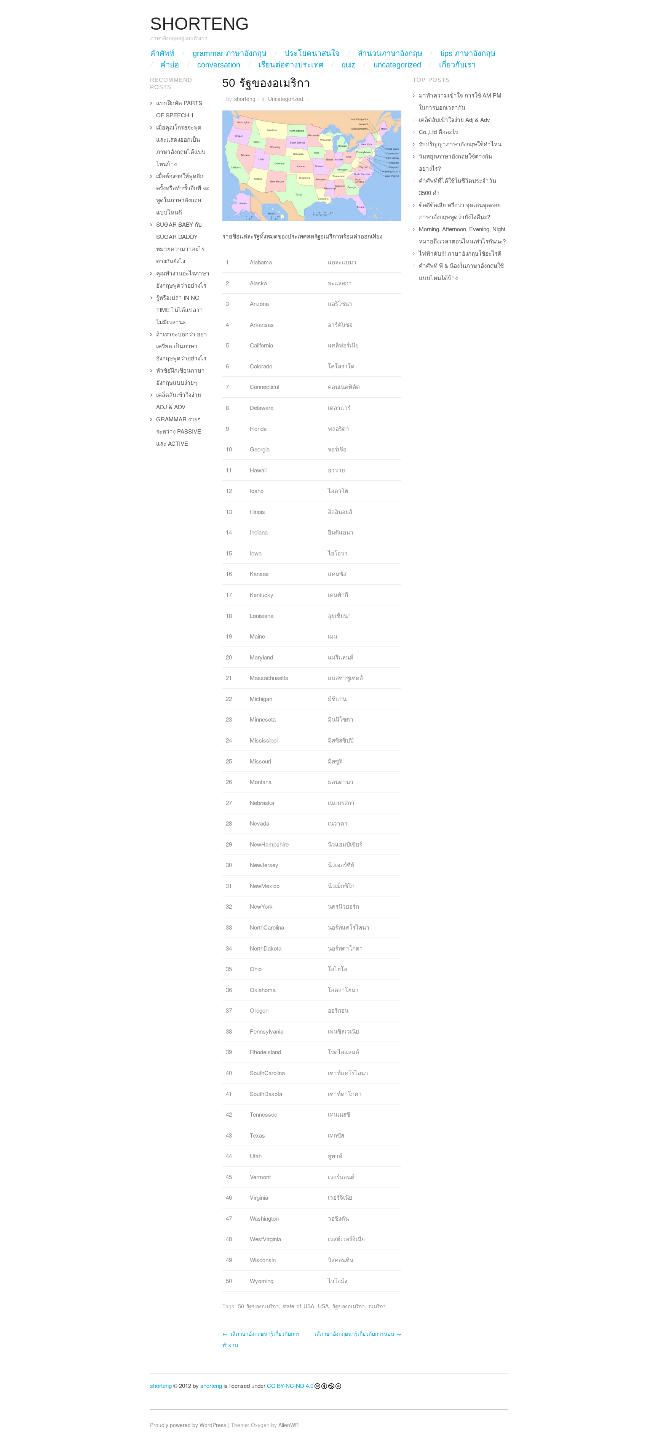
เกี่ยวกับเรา (457, 65)
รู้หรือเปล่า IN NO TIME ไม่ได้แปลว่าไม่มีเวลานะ (179, 309)
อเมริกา (377, 1306)
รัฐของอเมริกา (348, 1306)
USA (323, 1306)
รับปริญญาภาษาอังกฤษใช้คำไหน (460, 144)
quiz (348, 65)
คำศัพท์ (162, 53)
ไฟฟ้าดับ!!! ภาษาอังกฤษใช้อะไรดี (460, 253)
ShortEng (199, 24)
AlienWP (288, 1425)
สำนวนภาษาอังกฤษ (390, 53)
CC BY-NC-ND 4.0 (290, 1385)
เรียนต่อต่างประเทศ (291, 65)
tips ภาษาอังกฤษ (468, 53)
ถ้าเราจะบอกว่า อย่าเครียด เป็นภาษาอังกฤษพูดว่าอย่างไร (181, 346)
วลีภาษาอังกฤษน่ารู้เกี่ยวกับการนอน (357, 1333)
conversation (218, 65)
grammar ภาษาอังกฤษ (230, 53)
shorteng (245, 98)
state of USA (298, 1306)
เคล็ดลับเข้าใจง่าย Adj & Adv (454, 119)
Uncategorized (397, 65)
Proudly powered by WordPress (188, 1425)
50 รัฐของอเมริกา (258, 1306)
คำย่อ (169, 65)
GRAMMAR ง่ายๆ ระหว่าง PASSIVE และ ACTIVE (178, 431)
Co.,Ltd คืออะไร (438, 132)
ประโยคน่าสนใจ (312, 53)
